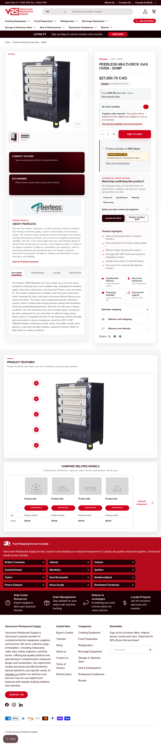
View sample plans (110, 96)
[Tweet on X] (109, 336)
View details (36, 507)
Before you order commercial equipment (120, 209)
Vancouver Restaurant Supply (24, 732)
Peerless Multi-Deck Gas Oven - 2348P (30, 42)
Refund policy (64, 674)
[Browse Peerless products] (46, 208)
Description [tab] (16, 273)
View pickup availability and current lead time (122, 124)
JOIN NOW (117, 34)
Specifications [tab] (37, 273)
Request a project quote (137, 218)
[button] (154, 11)
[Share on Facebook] (114, 336)
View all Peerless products (25, 262)
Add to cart (135, 134)
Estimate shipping (111, 309)
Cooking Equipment (89, 632)
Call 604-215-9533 (113, 218)
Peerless (103, 59)
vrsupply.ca (11, 674)
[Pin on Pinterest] (120, 336)
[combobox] (87, 11)
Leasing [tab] (56, 273)
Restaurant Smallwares (91, 674)
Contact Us (125, 2)
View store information (118, 163)
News (59, 645)
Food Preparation (88, 639)
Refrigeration (85, 645)
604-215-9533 (137, 298)
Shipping (105, 84)
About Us (110, 2)
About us (61, 651)
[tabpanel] (47, 306)
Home (7, 42)
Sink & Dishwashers (89, 668)
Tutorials (61, 639)
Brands (82, 680)
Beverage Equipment (90, 651)
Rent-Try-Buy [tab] (75, 273)
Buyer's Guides (64, 632)
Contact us (16, 694)
